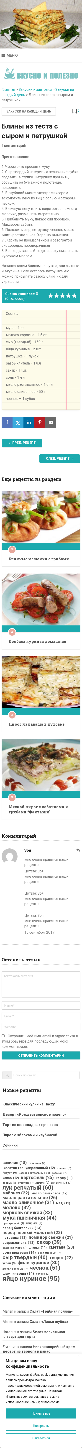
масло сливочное (28, 1202)
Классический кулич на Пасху (29, 1104)
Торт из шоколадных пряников (30, 1125)
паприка (34, 1223)
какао (11, 1178)
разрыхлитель (19, 1243)
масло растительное (30, 1198)
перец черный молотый (32, 1232)
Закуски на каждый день (28, 111)
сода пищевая (19, 1252)
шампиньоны (18, 1273)
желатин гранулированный (29, 1168)
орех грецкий (13, 1223)
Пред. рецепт (24, 443)
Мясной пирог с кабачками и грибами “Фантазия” (38, 809)
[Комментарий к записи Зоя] (78, 850)
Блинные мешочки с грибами (39, 558)
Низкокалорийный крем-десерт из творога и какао (40, 1349)
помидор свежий (51, 1237)
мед (63, 1203)
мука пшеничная (30, 1217)
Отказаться (41, 1438)
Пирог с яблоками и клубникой (30, 1135)
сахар (49, 1242)
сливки (37, 1247)
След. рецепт (58, 458)
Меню (12, 55)
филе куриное (38, 1262)
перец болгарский (22, 1228)
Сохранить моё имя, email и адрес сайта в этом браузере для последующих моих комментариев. (40, 1041)
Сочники (10, 1145)
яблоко (42, 1273)
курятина (25, 1182)
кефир (64, 1178)
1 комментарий (14, 145)
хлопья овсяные (15, 1268)
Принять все (41, 1413)
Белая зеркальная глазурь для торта (34, 1334)
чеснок (45, 1268)
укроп (9, 1263)
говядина (37, 1163)
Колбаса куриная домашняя (37, 641)
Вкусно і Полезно (41, 72)
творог (61, 1257)
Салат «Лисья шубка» (49, 1321)
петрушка (15, 1238)
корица (9, 1182)
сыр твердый (25, 1257)
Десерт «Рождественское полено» (35, 1114)
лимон (42, 1182)
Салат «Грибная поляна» (51, 1311)
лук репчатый (28, 1187)
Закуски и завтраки (35, 89)
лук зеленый (61, 1182)
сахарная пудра (14, 1247)
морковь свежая (27, 1212)
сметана (61, 1247)
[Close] (79, 1355)
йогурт (10, 1172)
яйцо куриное (31, 1278)
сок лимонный (49, 1252)
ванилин (15, 1162)
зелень (64, 1168)
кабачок (59, 1173)
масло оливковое (49, 1193)
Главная (8, 89)
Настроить (41, 1426)
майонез (16, 1193)
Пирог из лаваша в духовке (36, 724)
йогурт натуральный (34, 1172)
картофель (37, 1177)
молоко (17, 1207)
